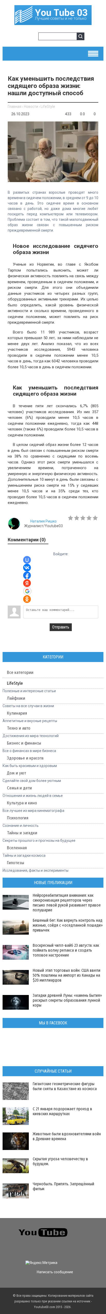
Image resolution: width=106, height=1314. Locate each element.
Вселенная (17, 848)
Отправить (60, 627)
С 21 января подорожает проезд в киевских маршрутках (62, 1111)
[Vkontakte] (85, 1229)
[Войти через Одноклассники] (27, 599)
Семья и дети (19, 788)
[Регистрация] (32, 37)
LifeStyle (48, 106)
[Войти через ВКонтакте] (27, 568)
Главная (14, 106)
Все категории (20, 672)
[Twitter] (94, 1229)
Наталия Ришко (43, 521)
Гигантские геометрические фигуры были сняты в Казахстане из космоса (65, 1086)
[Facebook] (85, 1239)
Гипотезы (15, 863)
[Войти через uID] (27, 560)
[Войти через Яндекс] (27, 583)
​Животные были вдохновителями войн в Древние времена (67, 1136)
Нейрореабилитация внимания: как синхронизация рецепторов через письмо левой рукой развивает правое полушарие (67, 902)
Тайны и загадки (22, 833)
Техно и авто (18, 728)
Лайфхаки (16, 698)
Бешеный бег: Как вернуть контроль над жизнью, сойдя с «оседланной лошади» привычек (68, 925)
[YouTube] (94, 1239)
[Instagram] (7, 1248)
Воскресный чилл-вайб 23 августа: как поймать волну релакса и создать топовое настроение (66, 950)
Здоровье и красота (25, 758)
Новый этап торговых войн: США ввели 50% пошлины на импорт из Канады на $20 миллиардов (66, 975)
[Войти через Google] (27, 591)
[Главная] (53, 23)
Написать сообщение (55, 1272)
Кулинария (17, 713)
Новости (31, 106)
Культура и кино (22, 803)
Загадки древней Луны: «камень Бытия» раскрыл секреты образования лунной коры (67, 1000)
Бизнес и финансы (24, 743)
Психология (17, 818)
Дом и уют (16, 773)
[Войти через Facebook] (27, 575)
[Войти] (24, 37)
